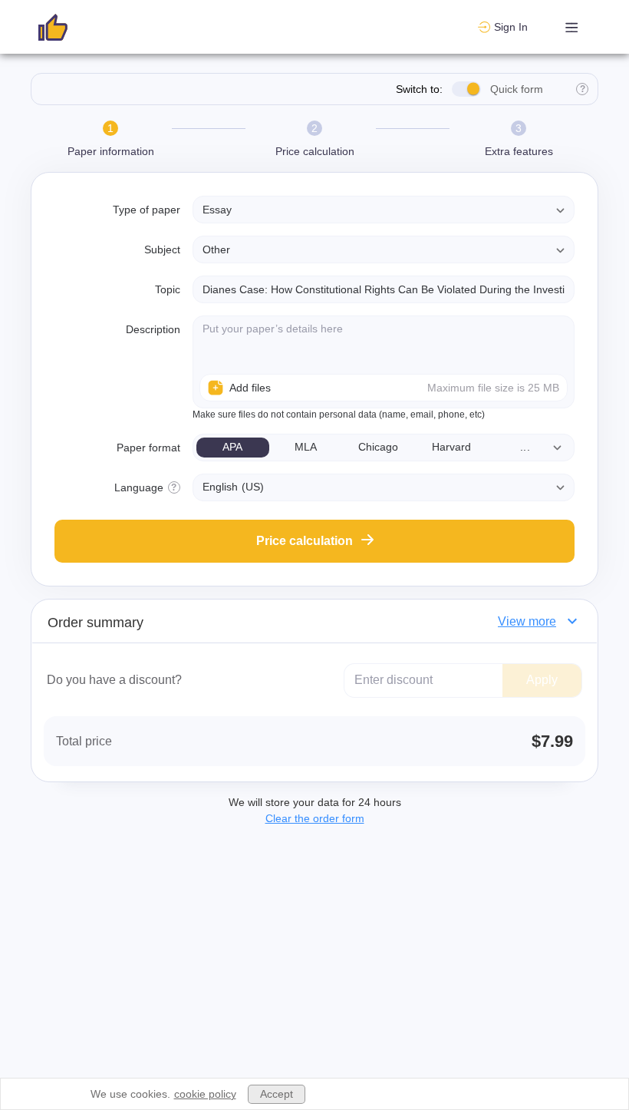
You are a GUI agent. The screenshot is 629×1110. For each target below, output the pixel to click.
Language (138, 487)
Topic (167, 289)
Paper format (148, 447)
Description (153, 329)
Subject (162, 249)
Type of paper (146, 209)
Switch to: (419, 89)
